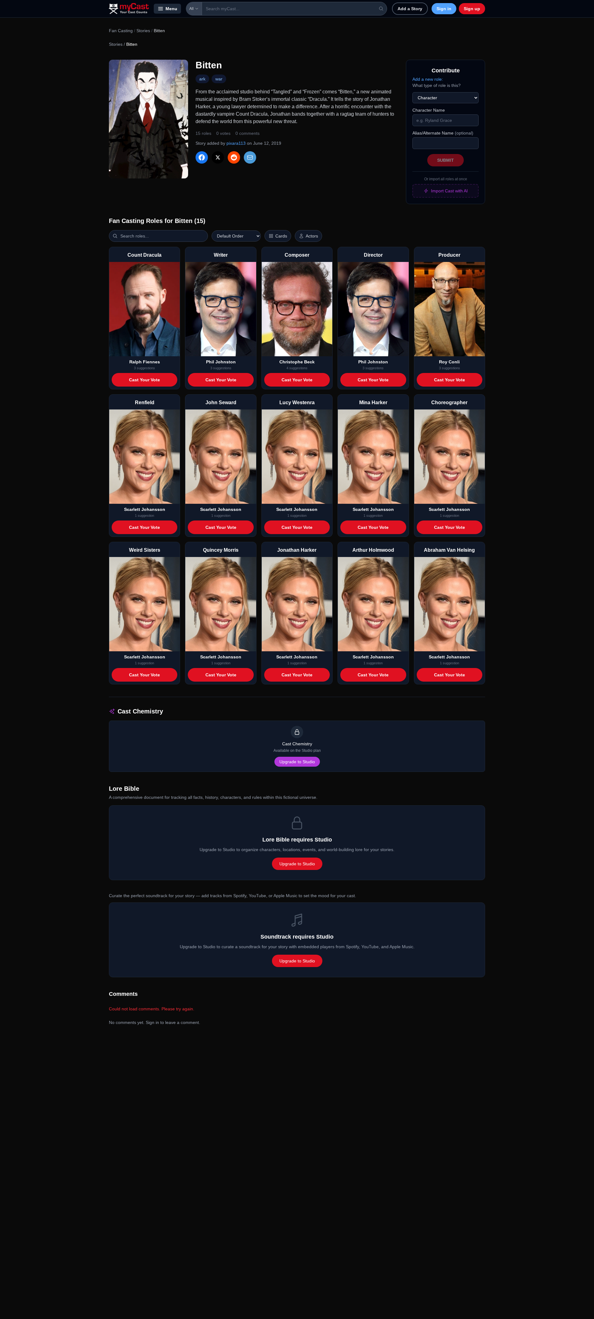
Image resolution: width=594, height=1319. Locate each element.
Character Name (428, 110)
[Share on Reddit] (234, 157)
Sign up (472, 8)
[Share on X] (218, 157)
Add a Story (410, 8)
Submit (445, 160)
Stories (143, 30)
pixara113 (236, 143)
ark (202, 78)
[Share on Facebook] (202, 157)
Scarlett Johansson (144, 509)
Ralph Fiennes (144, 361)
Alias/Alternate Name (442, 133)
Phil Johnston (221, 361)
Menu (171, 8)
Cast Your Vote (144, 379)
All (191, 8)
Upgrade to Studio (297, 761)
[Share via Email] (250, 157)
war (218, 78)
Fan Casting (121, 30)
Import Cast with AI (449, 190)
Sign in (444, 8)
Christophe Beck (297, 361)
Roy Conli (449, 361)
